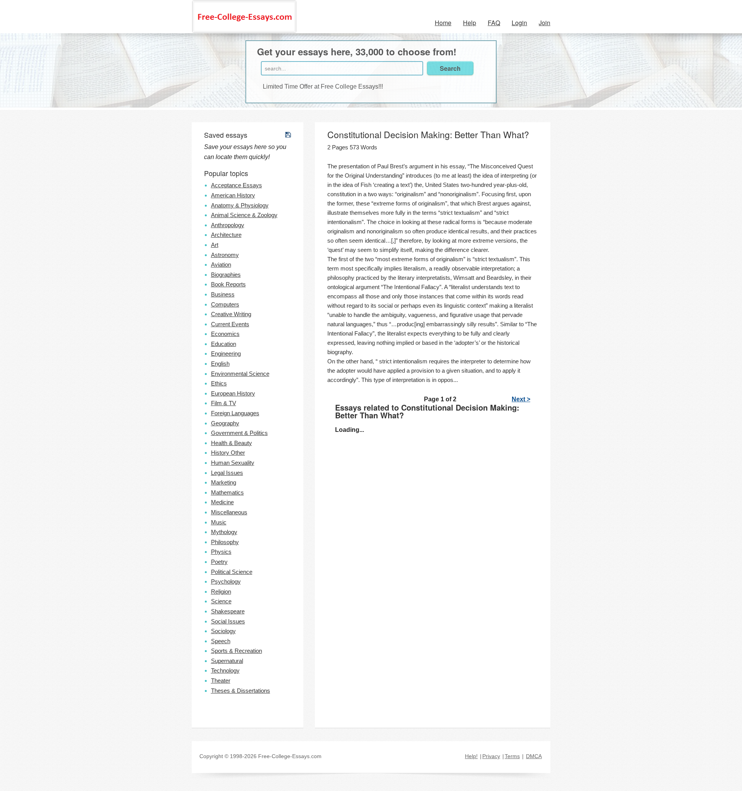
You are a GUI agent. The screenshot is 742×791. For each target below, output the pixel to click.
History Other (228, 452)
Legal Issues (227, 472)
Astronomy (225, 255)
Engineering (226, 353)
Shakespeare (228, 611)
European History (233, 393)
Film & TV (223, 403)
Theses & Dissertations (240, 690)
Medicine (222, 502)
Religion (221, 591)
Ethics (219, 383)
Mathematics (227, 492)
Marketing (223, 482)
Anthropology (227, 225)
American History (233, 195)
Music (218, 522)
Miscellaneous (229, 512)
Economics (225, 333)
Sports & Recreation (236, 650)
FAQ (494, 22)
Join (544, 22)
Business (223, 294)
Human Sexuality (232, 462)
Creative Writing (231, 314)
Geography (225, 423)
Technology (225, 670)
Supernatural (227, 660)
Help (469, 22)
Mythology (224, 532)
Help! (471, 756)
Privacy (491, 756)
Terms (512, 756)
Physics (221, 551)
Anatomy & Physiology (240, 205)
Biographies (226, 274)
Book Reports (228, 284)
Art (214, 244)
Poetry (219, 561)
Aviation (221, 264)
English (220, 363)
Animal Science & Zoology (244, 215)
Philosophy (225, 542)
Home (443, 22)
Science (221, 601)
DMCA (534, 756)
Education (223, 344)
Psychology (226, 581)
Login (519, 22)
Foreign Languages (235, 413)
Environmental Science (240, 373)
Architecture (226, 234)
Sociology (223, 631)
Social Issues (228, 621)
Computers (225, 304)
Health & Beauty (231, 443)
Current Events (230, 324)
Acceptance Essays (236, 185)
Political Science (231, 571)
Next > (521, 399)
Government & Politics (239, 433)
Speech (220, 641)
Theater (220, 680)
